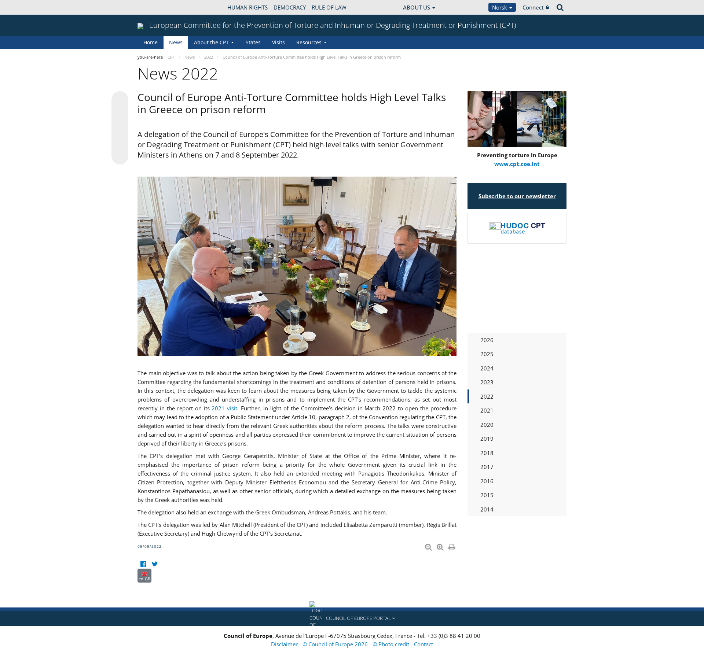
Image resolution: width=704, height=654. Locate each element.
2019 (487, 438)
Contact (423, 644)
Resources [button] (309, 42)
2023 (487, 382)
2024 (487, 368)
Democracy (290, 7)
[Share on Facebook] (119, 128)
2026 (487, 340)
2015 (487, 495)
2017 (487, 466)
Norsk (500, 7)
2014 (487, 509)
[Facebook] (143, 564)
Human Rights (247, 7)
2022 (487, 396)
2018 (487, 453)
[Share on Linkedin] (119, 142)
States (253, 42)
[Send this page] (119, 156)
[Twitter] (154, 564)
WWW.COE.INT (156, 7)
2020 (487, 424)
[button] (352, 618)
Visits (278, 42)
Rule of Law (329, 7)
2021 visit (224, 408)
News (176, 42)
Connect (533, 7)
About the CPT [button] (211, 42)
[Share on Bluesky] (119, 100)
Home (150, 42)
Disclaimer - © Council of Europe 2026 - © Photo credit (341, 644)
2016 (487, 481)
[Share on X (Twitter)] (119, 114)
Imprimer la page (452, 546)
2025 (487, 354)
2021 (487, 410)
